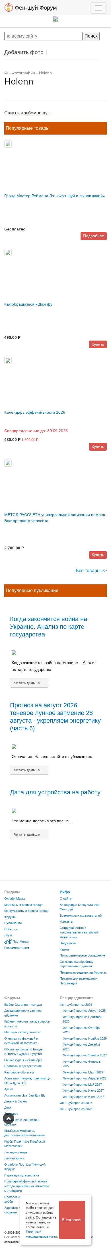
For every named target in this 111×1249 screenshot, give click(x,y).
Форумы (10, 917)
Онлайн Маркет (15, 898)
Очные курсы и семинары (23, 1060)
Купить (98, 344)
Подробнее (93, 236)
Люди (8, 935)
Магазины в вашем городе (23, 904)
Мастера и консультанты (22, 1032)
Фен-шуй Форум (35, 8)
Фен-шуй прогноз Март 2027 (83, 1072)
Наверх (8, 1118)
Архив (8, 1089)
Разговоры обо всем (19, 1072)
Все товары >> (91, 570)
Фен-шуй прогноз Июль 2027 (83, 1096)
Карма (64, 949)
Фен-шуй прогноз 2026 (76, 1004)
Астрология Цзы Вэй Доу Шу (25, 1095)
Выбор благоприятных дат (23, 1004)
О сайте (65, 898)
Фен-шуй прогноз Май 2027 (82, 1084)
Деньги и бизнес (16, 1101)
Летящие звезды (16, 1152)
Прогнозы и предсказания (23, 1066)
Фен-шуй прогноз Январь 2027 (85, 1055)
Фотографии (23, 73)
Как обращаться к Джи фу (28, 304)
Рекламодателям (16, 947)
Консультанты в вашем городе (26, 910)
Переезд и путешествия (21, 1175)
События (10, 929)
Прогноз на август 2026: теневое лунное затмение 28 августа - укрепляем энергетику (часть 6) (55, 717)
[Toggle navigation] (98, 8)
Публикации (13, 923)
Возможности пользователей (81, 915)
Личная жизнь (14, 1158)
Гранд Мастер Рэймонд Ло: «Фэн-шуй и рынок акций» (54, 195)
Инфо (65, 892)
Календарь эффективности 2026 (34, 412)
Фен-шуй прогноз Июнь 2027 (83, 1090)
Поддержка (68, 943)
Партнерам (21, 941)
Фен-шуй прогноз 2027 (76, 1102)
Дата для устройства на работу (55, 792)
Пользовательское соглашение (82, 955)
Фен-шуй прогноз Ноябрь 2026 (85, 1038)
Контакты (66, 921)
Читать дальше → (29, 683)
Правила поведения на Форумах (83, 972)
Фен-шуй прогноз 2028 (76, 1109)
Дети (7, 1107)
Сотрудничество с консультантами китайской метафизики (79, 932)
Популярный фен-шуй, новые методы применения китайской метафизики (26, 1186)
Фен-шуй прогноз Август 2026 (84, 1010)
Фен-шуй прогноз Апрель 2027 (84, 1078)
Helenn (45, 73)
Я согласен (72, 1219)
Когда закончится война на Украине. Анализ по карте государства (48, 626)
